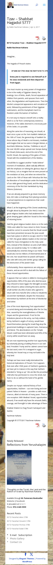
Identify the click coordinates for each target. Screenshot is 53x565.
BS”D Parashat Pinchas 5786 (18, 525)
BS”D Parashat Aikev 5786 (17, 517)
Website (10, 501)
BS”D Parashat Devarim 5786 (18, 521)
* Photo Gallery (15, 538)
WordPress (27, 561)
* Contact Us (14, 541)
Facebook (20, 501)
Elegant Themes (26, 558)
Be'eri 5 (22, 504)
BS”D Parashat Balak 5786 (17, 528)
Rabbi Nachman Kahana (18, 27)
